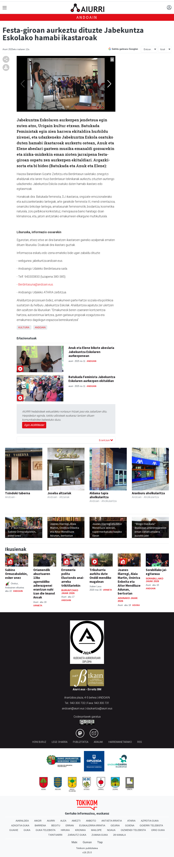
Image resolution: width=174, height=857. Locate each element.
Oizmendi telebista (133, 830)
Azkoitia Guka (20, 825)
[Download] (6, 67)
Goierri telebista (151, 825)
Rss (139, 742)
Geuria (115, 825)
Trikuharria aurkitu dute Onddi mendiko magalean (100, 576)
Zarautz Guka (77, 834)
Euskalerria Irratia (92, 825)
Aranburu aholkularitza (148, 493)
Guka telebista (45, 830)
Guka (27, 830)
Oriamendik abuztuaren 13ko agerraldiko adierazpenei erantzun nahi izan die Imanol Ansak (44, 583)
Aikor (37, 820)
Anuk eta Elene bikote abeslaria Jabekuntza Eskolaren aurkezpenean (91, 352)
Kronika (80, 830)
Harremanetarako (120, 742)
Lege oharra (59, 742)
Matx (74, 842)
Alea (63, 820)
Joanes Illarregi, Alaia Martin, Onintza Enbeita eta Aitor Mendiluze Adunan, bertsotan (129, 581)
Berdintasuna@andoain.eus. (36, 284)
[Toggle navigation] (4, 8)
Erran (70, 825)
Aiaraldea (22, 820)
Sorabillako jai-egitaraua (156, 572)
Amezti (76, 820)
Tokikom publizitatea (87, 848)
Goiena (129, 825)
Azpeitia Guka (150, 820)
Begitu (55, 825)
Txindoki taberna (17, 493)
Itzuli (162, 49)
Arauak (98, 742)
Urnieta (37, 605)
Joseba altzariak (59, 493)
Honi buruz (39, 742)
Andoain (87, 17)
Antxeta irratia (111, 820)
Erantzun (104, 440)
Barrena (40, 825)
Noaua (111, 830)
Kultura (23, 327)
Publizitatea (80, 742)
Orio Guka (158, 830)
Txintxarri (55, 834)
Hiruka (65, 830)
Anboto (91, 820)
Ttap (100, 842)
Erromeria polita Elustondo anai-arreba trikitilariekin (72, 578)
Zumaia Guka (100, 834)
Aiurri (51, 820)
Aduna (136, 605)
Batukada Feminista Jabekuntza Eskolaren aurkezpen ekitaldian (91, 379)
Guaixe (13, 830)
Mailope (96, 830)
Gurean (87, 842)
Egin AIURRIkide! (34, 425)
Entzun (147, 49)
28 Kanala (119, 834)
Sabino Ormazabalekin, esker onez (16, 574)
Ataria (131, 820)
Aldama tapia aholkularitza (99, 495)
